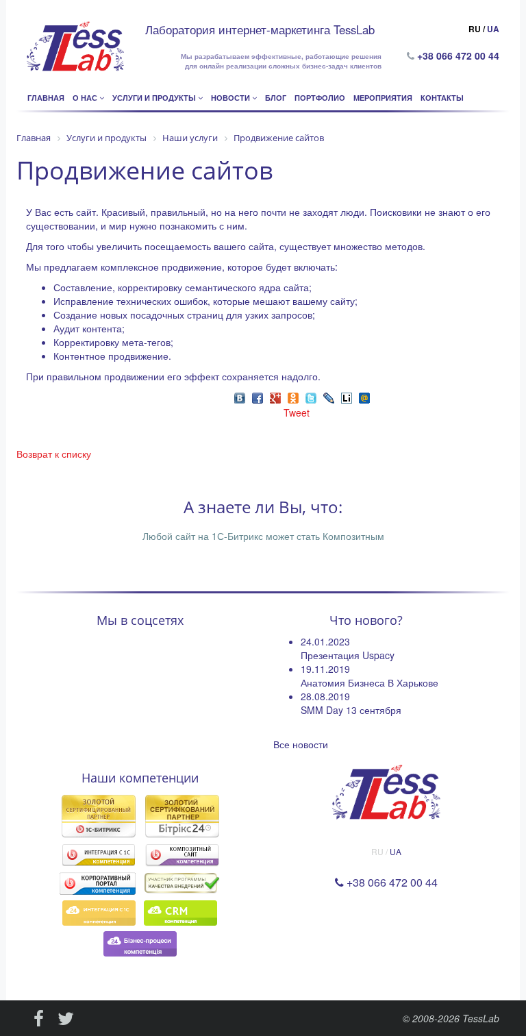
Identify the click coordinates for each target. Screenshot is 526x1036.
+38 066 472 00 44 (461, 55)
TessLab (480, 1018)
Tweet (297, 412)
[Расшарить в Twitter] (310, 397)
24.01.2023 (325, 641)
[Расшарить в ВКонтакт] (239, 397)
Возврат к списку (53, 453)
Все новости (300, 744)
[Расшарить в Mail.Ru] (364, 397)
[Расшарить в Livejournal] (328, 397)
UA (493, 29)
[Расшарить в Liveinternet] (346, 397)
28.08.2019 (325, 696)
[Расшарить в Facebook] (257, 397)
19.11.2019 (325, 669)
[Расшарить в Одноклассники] (293, 397)
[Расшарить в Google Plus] (275, 397)
